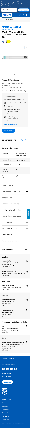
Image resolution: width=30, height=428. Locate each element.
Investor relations (6, 400)
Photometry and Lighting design (15, 322)
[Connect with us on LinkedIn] (7, 369)
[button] (4, 57)
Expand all (24, 140)
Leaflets (5, 257)
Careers (4, 403)
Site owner (5, 406)
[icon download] (27, 261)
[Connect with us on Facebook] (3, 369)
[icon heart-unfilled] (20, 15)
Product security (6, 416)
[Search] (24, 15)
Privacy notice (5, 413)
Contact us (7, 382)
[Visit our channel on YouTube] (15, 369)
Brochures (6, 281)
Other (4, 338)
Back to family (9, 20)
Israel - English (6, 376)
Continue (24, 10)
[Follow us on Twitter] (11, 369)
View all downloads (10, 124)
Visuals (5, 295)
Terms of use (5, 419)
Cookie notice (5, 410)
